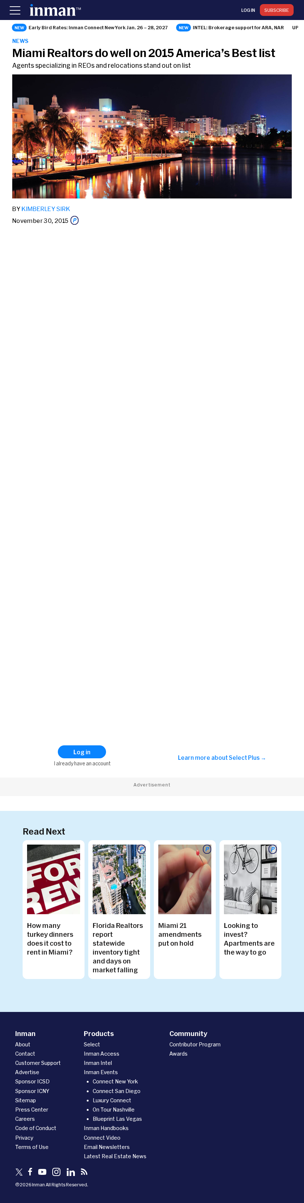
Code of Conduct (35, 1128)
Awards (178, 1053)
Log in (248, 10)
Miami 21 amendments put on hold (180, 934)
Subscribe (276, 10)
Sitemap (25, 1100)
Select (92, 1044)
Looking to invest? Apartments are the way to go (249, 938)
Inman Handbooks (106, 1128)
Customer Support (38, 1063)
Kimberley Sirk (46, 208)
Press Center (31, 1109)
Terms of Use (32, 1147)
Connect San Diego (117, 1091)
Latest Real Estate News (115, 1156)
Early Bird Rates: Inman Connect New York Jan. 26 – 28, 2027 (98, 27)
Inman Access (101, 1053)
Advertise (27, 1072)
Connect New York (115, 1081)
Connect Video (102, 1138)
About (22, 1044)
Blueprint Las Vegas (117, 1119)
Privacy (24, 1138)
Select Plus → (247, 757)
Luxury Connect (112, 1100)
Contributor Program (195, 1044)
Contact (25, 1053)
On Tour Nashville (114, 1109)
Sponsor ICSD (32, 1081)
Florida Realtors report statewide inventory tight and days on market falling (118, 947)
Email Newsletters (107, 1147)
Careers (25, 1119)
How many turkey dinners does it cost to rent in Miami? (50, 938)
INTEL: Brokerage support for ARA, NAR (238, 27)
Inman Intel (98, 1063)
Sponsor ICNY (32, 1091)
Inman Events (101, 1072)
